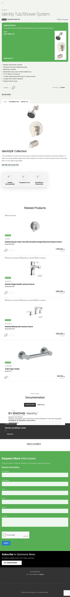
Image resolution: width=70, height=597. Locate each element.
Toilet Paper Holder (12, 369)
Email (3, 489)
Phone (3, 498)
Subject (3, 507)
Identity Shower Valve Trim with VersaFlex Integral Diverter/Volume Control (33, 242)
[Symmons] (14, 2)
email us (41, 574)
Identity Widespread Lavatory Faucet (19, 327)
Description (4, 516)
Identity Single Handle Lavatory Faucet (19, 284)
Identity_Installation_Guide (15, 428)
